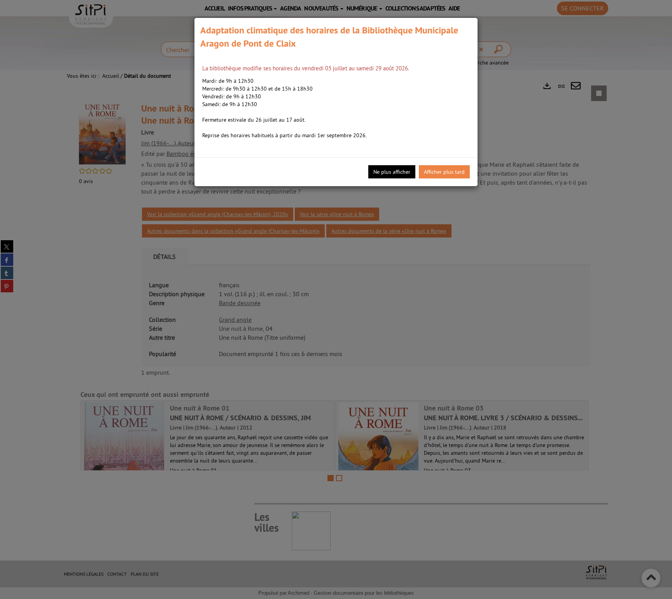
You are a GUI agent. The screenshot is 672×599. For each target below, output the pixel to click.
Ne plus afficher (391, 171)
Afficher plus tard (444, 171)
